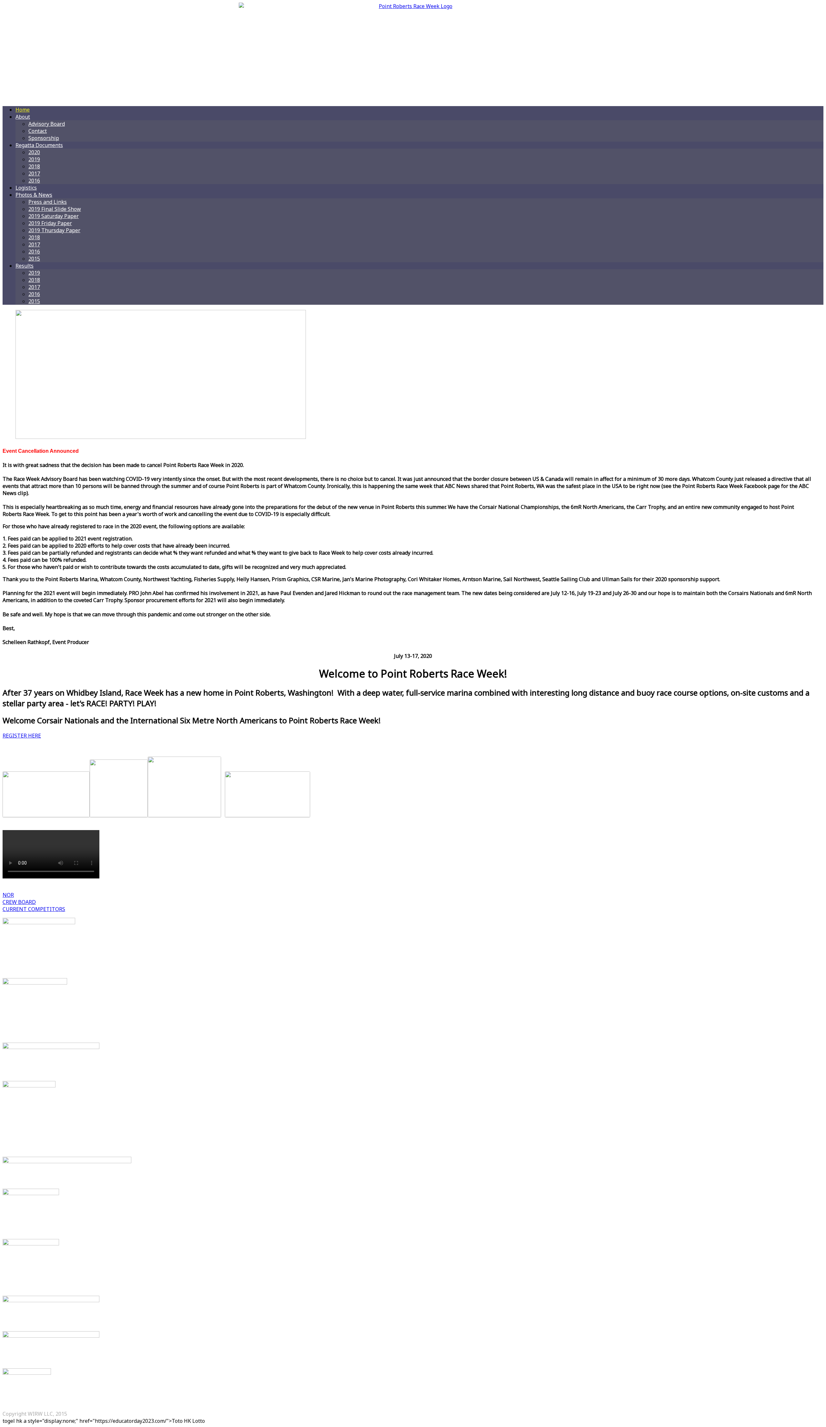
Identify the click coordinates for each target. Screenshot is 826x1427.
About (22, 116)
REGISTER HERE (22, 735)
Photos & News (33, 194)
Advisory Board (46, 123)
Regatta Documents (39, 145)
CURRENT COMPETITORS (34, 909)
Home (22, 109)
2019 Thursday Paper (54, 230)
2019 (34, 159)
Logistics (26, 187)
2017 (34, 173)
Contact (37, 130)
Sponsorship (43, 138)
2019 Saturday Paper (53, 216)
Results (24, 265)
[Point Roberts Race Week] (413, 52)
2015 (34, 258)
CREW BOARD (19, 902)
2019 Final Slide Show (54, 209)
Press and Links (47, 201)
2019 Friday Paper (50, 223)
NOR (8, 894)
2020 (34, 152)
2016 (34, 180)
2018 (34, 166)
